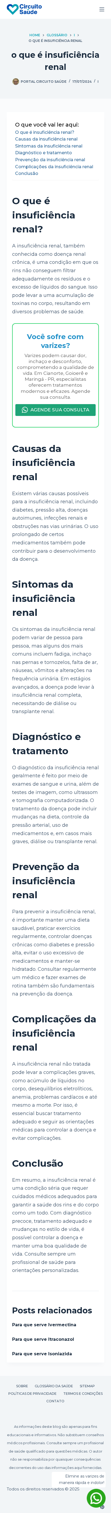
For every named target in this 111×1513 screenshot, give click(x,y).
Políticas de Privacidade (32, 1394)
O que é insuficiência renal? (44, 132)
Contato (55, 1401)
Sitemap (87, 1386)
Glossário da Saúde (54, 1386)
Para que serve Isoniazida (42, 1353)
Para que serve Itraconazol (43, 1339)
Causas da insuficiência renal (46, 139)
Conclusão (26, 173)
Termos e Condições (83, 1394)
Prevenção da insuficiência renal (50, 159)
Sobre (22, 1386)
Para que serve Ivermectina (44, 1324)
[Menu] (101, 9)
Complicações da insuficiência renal (54, 166)
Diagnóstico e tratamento (43, 152)
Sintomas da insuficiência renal (48, 146)
